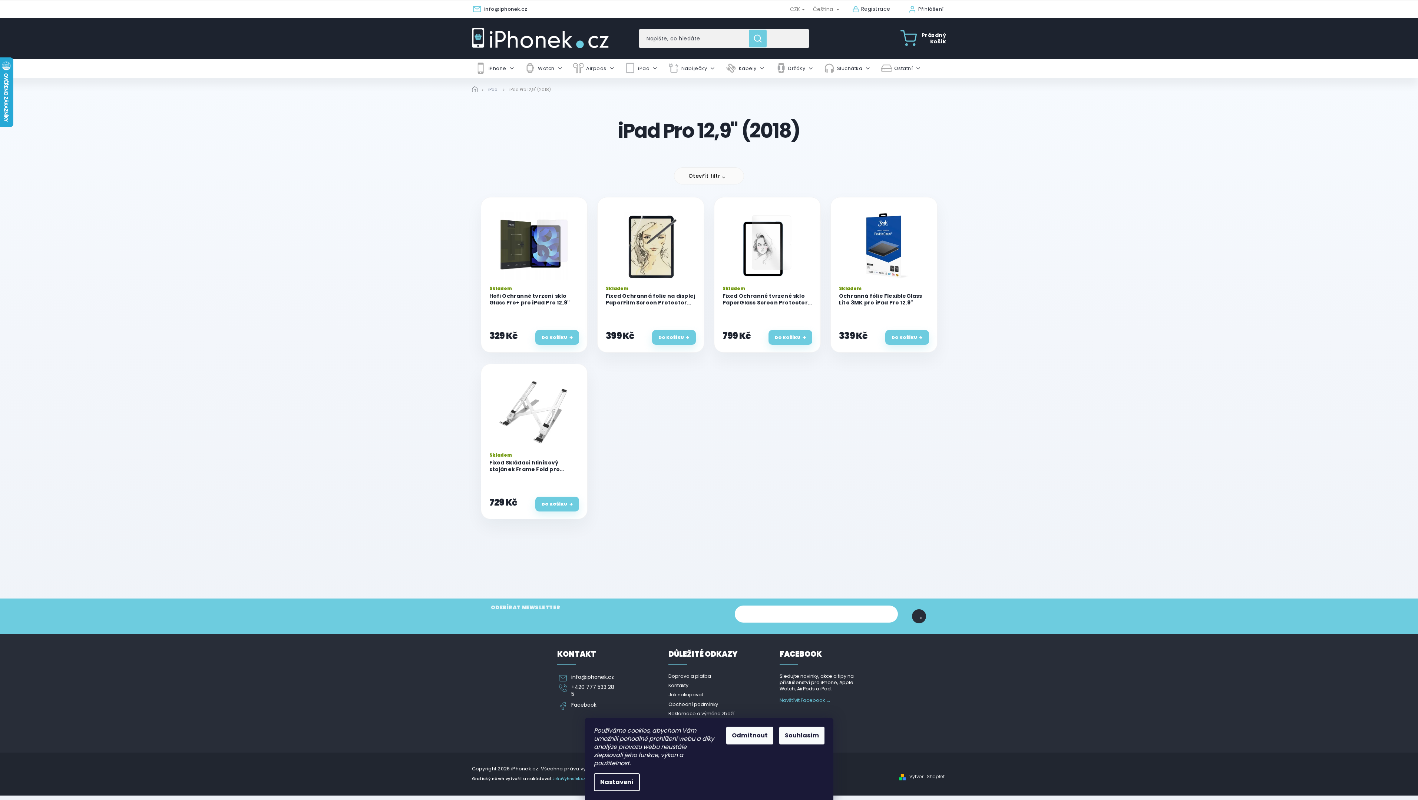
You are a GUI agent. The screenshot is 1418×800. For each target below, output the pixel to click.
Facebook (583, 705)
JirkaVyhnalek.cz (568, 778)
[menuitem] (494, 68)
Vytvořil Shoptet (927, 777)
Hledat (760, 38)
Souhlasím (802, 735)
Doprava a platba (689, 676)
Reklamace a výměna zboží (701, 713)
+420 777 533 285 (592, 691)
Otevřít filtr (704, 176)
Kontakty (678, 685)
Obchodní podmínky (693, 704)
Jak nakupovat (685, 694)
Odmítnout (750, 735)
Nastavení (617, 782)
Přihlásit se (919, 616)
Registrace (875, 9)
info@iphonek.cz (592, 677)
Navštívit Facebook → (805, 700)
